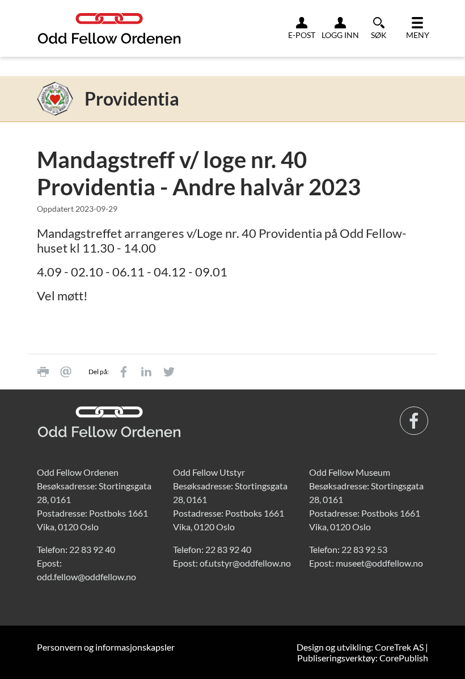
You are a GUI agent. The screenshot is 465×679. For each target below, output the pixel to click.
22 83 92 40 (92, 549)
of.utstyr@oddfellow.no (245, 563)
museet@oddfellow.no (379, 563)
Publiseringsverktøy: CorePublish (362, 657)
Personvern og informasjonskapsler (106, 647)
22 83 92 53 (364, 549)
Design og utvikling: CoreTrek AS (360, 647)
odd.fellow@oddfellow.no (86, 576)
